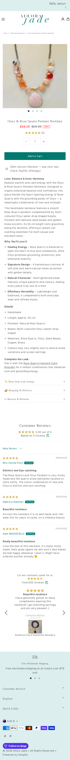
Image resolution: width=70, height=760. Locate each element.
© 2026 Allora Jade (15, 750)
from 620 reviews (33, 582)
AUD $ (11, 721)
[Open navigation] (8, 19)
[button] (33, 132)
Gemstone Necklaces (18, 33)
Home (5, 33)
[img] (10, 458)
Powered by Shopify (15, 754)
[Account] (62, 19)
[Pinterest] (10, 736)
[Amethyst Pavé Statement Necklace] (35, 627)
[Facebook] (5, 736)
